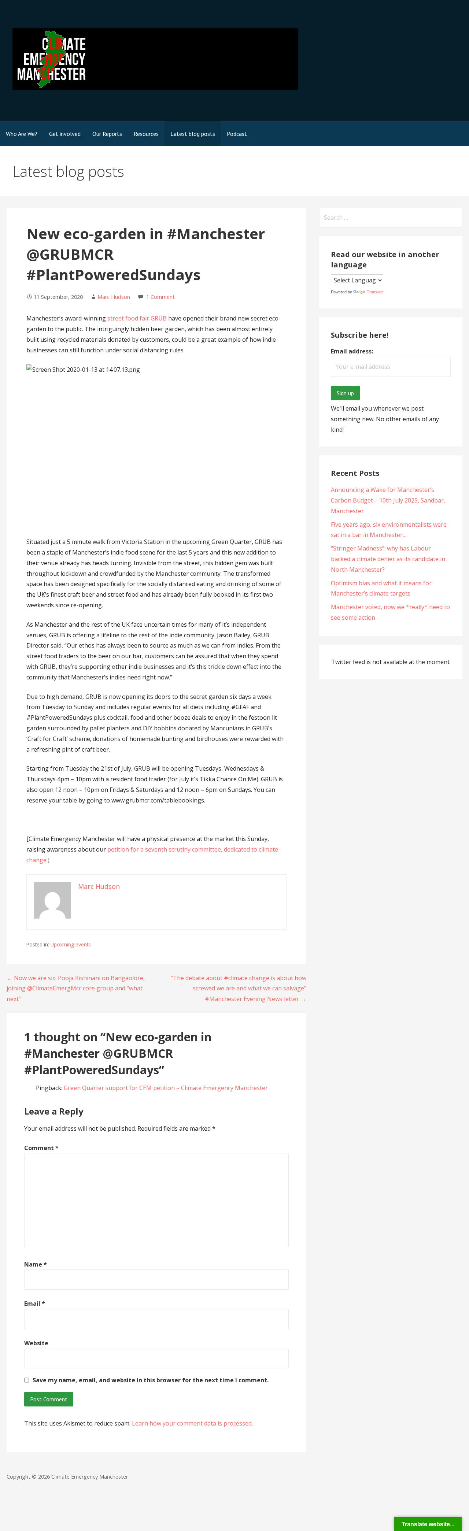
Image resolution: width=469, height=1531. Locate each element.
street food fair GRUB (136, 318)
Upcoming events (71, 944)
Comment (41, 1148)
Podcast (237, 133)
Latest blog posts (192, 133)
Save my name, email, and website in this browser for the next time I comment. (151, 1380)
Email (34, 1304)
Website (36, 1343)
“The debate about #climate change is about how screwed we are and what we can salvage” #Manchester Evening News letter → (238, 988)
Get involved (65, 133)
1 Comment (160, 296)
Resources (146, 133)
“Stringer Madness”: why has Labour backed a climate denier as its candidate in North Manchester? (388, 559)
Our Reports (107, 133)
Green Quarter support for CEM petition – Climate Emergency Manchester (166, 1088)
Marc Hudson (113, 296)
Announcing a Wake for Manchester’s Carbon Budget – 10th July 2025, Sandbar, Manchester (388, 500)
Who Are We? (21, 133)
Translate (375, 292)
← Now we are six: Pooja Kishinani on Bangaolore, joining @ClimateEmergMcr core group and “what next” (76, 988)
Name (35, 1264)
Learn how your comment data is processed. (192, 1423)
